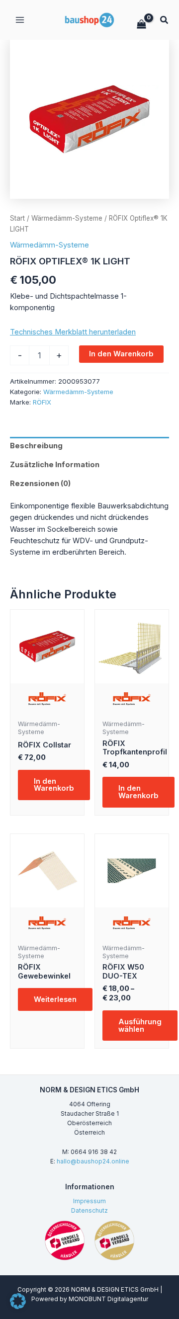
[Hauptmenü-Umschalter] (20, 20)
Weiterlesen (55, 999)
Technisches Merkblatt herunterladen (73, 332)
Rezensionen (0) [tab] (40, 483)
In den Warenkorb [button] (54, 785)
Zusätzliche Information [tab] (54, 464)
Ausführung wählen (140, 1025)
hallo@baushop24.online (93, 1161)
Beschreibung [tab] (36, 445)
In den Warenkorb (121, 353)
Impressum (89, 1201)
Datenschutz (89, 1210)
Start (17, 218)
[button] (164, 21)
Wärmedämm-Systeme (66, 218)
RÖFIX (42, 402)
